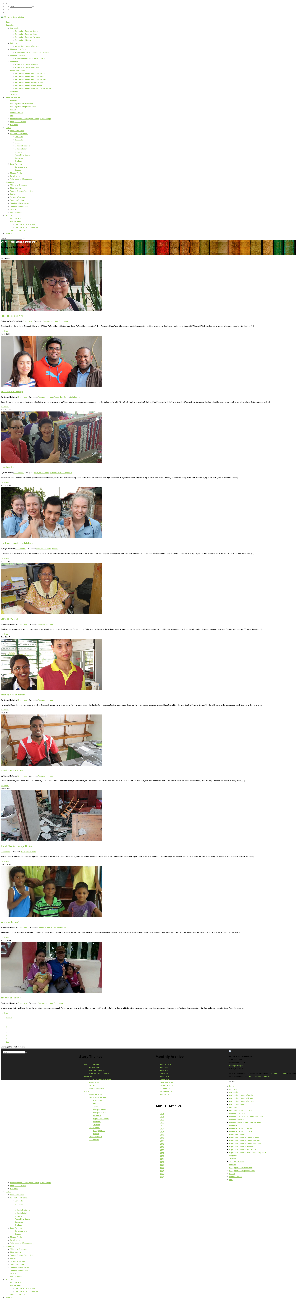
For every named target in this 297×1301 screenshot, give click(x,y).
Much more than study (12, 391)
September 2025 (167, 1091)
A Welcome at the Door (12, 770)
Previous (9, 1017)
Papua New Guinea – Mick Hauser (28, 85)
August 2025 (165, 1094)
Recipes (13, 194)
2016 (162, 1144)
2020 (162, 1132)
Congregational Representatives (23, 106)
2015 (162, 1147)
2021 (162, 1129)
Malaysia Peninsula (17, 55)
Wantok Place (15, 212)
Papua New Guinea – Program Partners (31, 79)
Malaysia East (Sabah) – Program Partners (31, 52)
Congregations (21, 167)
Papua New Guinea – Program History (30, 76)
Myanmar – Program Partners (27, 67)
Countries (9, 25)
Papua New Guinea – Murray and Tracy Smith (33, 88)
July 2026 (164, 1067)
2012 (162, 1156)
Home (8, 22)
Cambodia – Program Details (26, 31)
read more (5, 331)
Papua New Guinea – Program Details (30, 73)
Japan (17, 142)
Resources (10, 182)
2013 (162, 1153)
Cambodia (14, 28)
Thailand (13, 94)
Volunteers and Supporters (21, 179)
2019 (162, 1135)
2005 (162, 1177)
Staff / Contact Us (17, 230)
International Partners (19, 133)
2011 (162, 1159)
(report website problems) (259, 1076)
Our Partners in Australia (25, 224)
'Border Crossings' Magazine (100, 1079)
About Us (9, 215)
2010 (162, 1162)
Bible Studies (15, 188)
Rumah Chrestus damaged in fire (16, 846)
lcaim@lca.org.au (236, 1065)
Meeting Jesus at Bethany (13, 695)
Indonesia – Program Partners (27, 46)
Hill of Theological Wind (12, 316)
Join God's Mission (91, 1064)
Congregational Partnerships (21, 103)
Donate (13, 109)
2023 (162, 1122)
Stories (8, 127)
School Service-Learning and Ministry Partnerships (30, 118)
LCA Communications (277, 1073)
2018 (162, 1138)
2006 (162, 1174)
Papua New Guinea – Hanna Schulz (29, 82)
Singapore (14, 91)
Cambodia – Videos (23, 40)
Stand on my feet (9, 619)
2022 (162, 1125)
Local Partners (16, 164)
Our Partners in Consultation (26, 227)
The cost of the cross (11, 998)
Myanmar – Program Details (26, 64)
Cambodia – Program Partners (27, 37)
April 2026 (164, 1076)
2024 (162, 1119)
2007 (162, 1171)
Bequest (13, 100)
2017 (162, 1141)
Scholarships (15, 176)
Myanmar (14, 61)
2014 (162, 1150)
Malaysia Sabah (21, 149)
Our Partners (15, 221)
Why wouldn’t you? (10, 922)
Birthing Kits (94, 1067)
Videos (13, 209)
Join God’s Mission (13, 97)
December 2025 (166, 1082)
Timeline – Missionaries (19, 203)
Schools (18, 170)
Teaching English (17, 200)
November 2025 (166, 1085)
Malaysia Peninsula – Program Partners (30, 58)
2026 (162, 1113)
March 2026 (165, 1079)
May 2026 (164, 1073)
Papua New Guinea (18, 70)
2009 (162, 1165)
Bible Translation (17, 130)
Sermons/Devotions (18, 197)
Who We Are (15, 218)
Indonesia (14, 43)
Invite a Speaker (16, 112)
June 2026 (164, 1070)
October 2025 (165, 1088)
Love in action (7, 467)
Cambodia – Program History (27, 34)
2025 (162, 1116)
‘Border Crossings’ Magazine (21, 191)
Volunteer (14, 124)
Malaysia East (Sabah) (18, 49)
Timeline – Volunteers (19, 206)
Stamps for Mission (18, 121)
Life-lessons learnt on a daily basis (17, 543)
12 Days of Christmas (18, 185)
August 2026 (165, 1064)
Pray (12, 115)
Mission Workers (16, 173)
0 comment (27, 321)
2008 (162, 1168)
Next (8, 1042)
